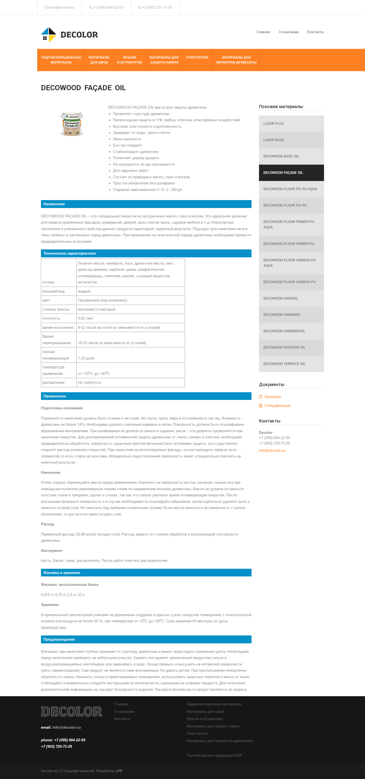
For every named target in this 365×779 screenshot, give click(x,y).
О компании (289, 32)
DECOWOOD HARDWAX (281, 315)
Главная (263, 32)
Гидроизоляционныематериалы (61, 60)
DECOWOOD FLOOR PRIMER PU (288, 244)
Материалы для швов (205, 711)
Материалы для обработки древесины (220, 741)
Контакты (315, 32)
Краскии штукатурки (129, 60)
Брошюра (273, 396)
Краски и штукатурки (204, 719)
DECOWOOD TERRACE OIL (284, 364)
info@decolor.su (272, 450)
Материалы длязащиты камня (164, 60)
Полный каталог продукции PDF (214, 755)
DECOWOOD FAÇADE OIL (283, 173)
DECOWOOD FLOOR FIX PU (285, 205)
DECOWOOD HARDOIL (280, 298)
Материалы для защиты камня (213, 726)
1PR (119, 771)
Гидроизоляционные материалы (214, 704)
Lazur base (273, 140)
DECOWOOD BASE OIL (281, 156)
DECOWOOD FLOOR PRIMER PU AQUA (288, 224)
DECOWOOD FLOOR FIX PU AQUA (290, 189)
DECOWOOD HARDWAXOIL (284, 331)
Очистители (197, 57)
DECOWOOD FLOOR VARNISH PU (289, 282)
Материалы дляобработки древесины (236, 60)
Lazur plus (273, 123)
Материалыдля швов (99, 60)
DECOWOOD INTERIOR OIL (284, 347)
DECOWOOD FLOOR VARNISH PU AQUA (289, 263)
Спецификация (278, 405)
